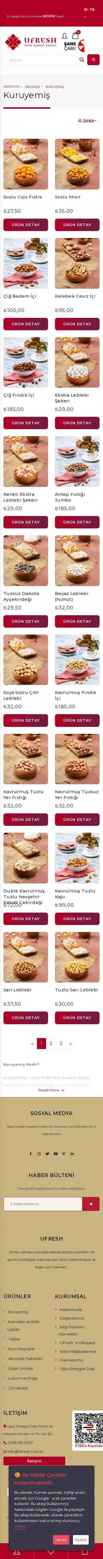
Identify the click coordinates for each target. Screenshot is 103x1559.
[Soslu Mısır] (77, 164)
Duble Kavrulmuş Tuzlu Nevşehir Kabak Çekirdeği (24, 896)
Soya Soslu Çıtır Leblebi (21, 695)
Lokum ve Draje (22, 1378)
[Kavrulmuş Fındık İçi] (77, 660)
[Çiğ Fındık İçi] (25, 362)
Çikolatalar (18, 1388)
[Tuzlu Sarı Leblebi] (77, 957)
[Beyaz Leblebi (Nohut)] (77, 560)
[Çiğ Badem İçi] (25, 263)
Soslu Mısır (68, 197)
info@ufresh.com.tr (25, 1451)
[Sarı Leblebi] (25, 957)
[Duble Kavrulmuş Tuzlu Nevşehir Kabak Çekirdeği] (25, 858)
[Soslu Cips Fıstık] (25, 164)
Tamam (61, 1540)
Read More (49, 1090)
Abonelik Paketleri (25, 1358)
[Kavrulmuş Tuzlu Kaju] (77, 858)
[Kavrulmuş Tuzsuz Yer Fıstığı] (77, 759)
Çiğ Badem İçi (19, 296)
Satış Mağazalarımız (78, 1351)
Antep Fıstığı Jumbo (70, 497)
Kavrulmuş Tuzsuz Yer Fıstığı (77, 794)
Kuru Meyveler (21, 1348)
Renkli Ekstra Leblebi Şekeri (20, 497)
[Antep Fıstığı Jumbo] (77, 461)
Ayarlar (81, 1540)
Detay (20, 1526)
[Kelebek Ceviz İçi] (77, 263)
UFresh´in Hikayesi (77, 1342)
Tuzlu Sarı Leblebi (76, 990)
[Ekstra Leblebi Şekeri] (77, 362)
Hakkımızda (71, 1309)
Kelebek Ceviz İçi (75, 296)
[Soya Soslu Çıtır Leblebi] (25, 660)
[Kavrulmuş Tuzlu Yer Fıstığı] (25, 759)
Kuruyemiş (54, 87)
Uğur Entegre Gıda (77, 1368)
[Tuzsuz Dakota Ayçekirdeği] (25, 560)
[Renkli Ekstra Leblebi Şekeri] (25, 461)
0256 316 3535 (20, 1442)
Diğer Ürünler (20, 1368)
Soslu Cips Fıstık (22, 197)
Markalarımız (72, 1360)
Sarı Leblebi (17, 990)
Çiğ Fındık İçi (18, 395)
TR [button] (92, 10)
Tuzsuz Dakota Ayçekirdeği (21, 596)
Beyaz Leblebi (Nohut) (71, 596)
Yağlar (14, 1339)
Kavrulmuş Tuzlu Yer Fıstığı (23, 794)
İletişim (34, 1461)
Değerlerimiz (72, 1318)
